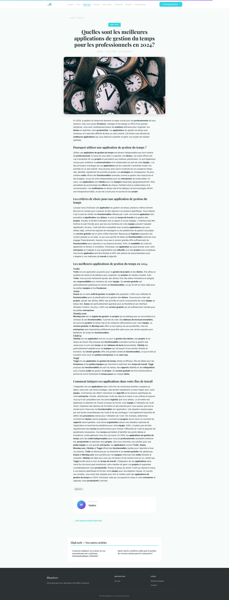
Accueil (71, 4)
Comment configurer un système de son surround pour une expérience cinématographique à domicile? (88, 553)
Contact (154, 585)
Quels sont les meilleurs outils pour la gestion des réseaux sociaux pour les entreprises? (137, 552)
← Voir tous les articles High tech (87, 520)
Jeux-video (107, 4)
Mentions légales (157, 581)
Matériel (128, 4)
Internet (97, 4)
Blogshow (52, 577)
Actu (78, 4)
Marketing (118, 4)
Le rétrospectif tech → (171, 4)
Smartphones (140, 4)
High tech (87, 4)
